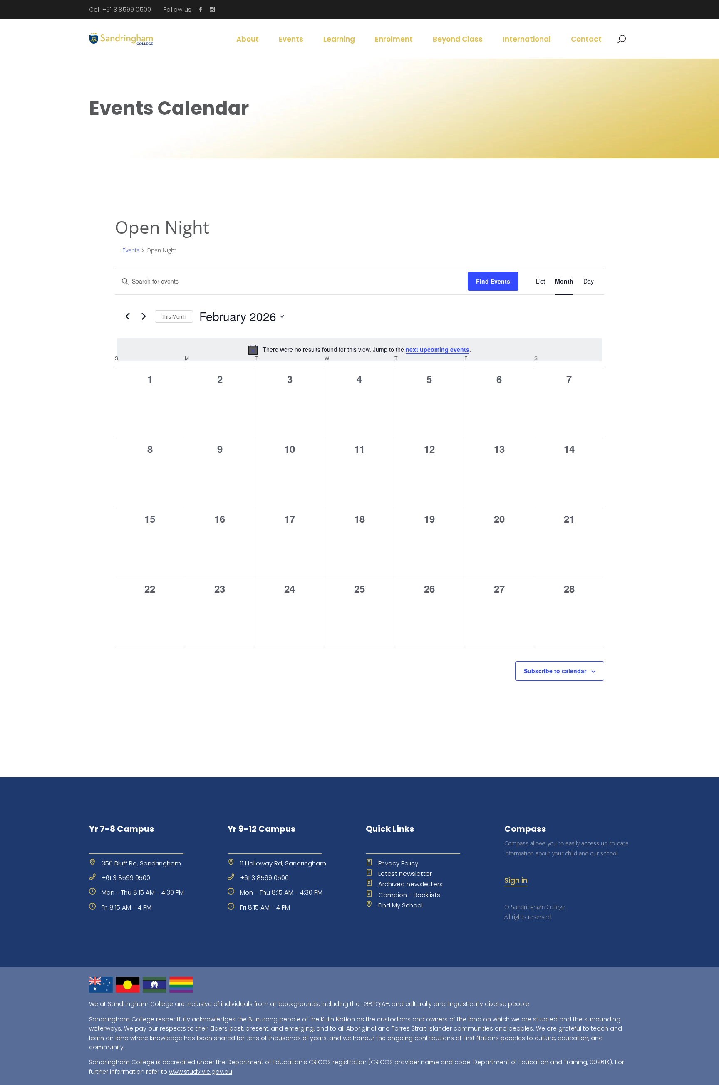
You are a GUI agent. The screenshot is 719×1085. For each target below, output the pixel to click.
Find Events (493, 281)
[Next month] (144, 316)
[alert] (359, 349)
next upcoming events (437, 349)
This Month (173, 316)
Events (131, 250)
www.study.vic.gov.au (200, 1072)
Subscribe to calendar (555, 671)
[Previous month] (127, 316)
